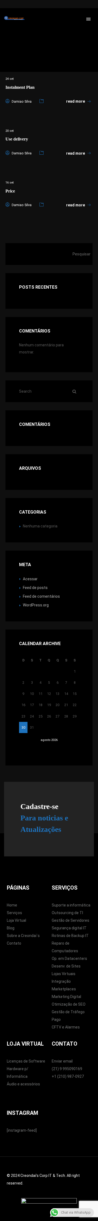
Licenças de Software (26, 1061)
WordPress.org (36, 605)
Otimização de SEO (68, 1004)
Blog (10, 928)
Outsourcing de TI (67, 913)
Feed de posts (35, 587)
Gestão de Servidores (70, 920)
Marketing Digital (66, 996)
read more (75, 101)
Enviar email (62, 1061)
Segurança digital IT (69, 928)
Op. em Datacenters (69, 958)
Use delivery (16, 139)
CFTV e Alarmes (66, 1027)
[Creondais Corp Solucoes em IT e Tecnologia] (14, 18)
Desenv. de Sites (66, 966)
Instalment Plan (20, 87)
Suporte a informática (71, 905)
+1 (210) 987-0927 (68, 1076)
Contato (14, 943)
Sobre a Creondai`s (23, 935)
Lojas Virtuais (63, 974)
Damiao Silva (22, 101)
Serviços (14, 913)
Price (10, 191)
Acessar (30, 579)
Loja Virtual (16, 920)
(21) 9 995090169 (67, 1069)
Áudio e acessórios (23, 1084)
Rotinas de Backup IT (70, 935)
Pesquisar (81, 254)
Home (12, 905)
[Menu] (88, 19)
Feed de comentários (41, 596)
